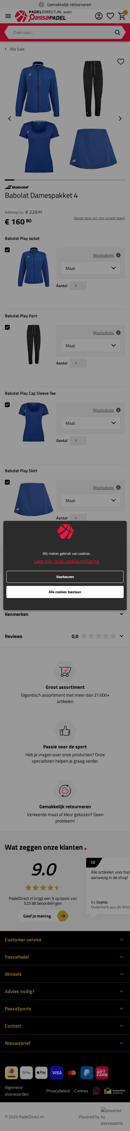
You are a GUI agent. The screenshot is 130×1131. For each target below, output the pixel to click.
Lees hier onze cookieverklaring (66, 561)
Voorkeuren (65, 577)
